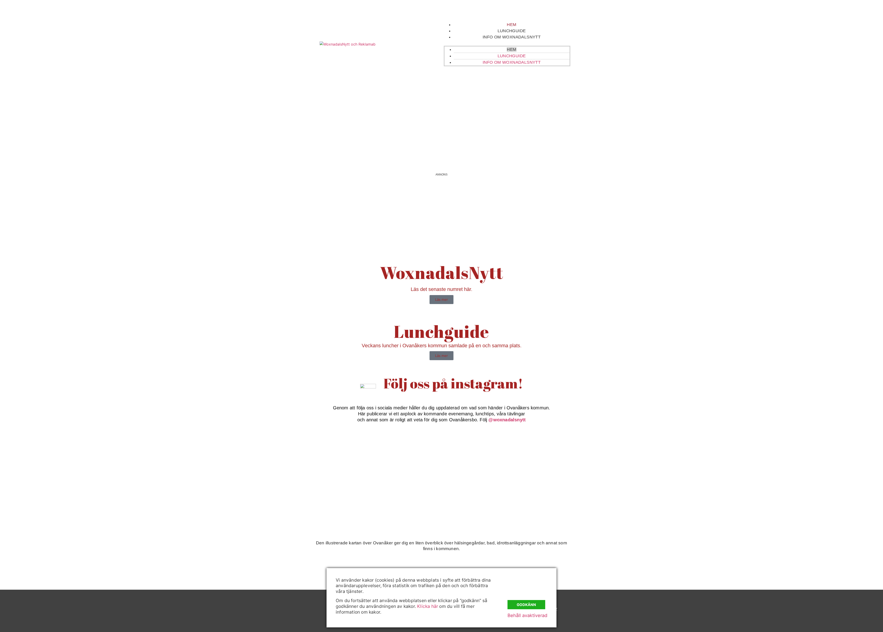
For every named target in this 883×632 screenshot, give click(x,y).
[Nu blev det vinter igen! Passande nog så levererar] (406, 496)
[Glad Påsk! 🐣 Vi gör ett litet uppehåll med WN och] (335, 496)
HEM (511, 24)
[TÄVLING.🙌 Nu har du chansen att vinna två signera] (335, 455)
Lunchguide (512, 31)
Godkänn (526, 604)
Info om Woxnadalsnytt (512, 37)
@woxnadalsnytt (507, 419)
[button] (507, 43)
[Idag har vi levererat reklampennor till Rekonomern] (406, 455)
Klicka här (427, 606)
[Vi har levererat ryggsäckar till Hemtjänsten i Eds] (547, 455)
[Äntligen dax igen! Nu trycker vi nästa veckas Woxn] (477, 455)
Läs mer (441, 299)
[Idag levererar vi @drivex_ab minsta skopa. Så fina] (547, 496)
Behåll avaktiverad (527, 615)
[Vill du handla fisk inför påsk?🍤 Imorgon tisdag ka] (477, 496)
